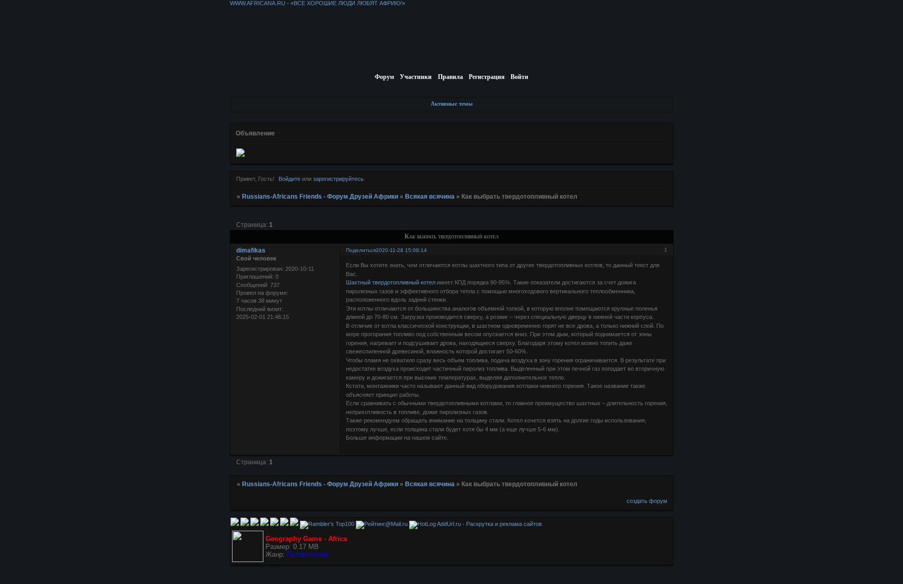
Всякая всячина (430, 196)
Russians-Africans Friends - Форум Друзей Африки (320, 196)
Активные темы (452, 103)
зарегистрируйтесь (338, 179)
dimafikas (250, 250)
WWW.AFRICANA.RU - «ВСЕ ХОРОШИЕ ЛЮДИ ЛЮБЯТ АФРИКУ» (317, 3)
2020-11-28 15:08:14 (401, 250)
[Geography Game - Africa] (247, 560)
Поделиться (361, 250)
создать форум (647, 501)
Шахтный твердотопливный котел (390, 282)
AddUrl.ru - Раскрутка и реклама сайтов (489, 524)
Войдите (289, 179)
